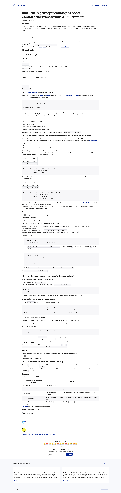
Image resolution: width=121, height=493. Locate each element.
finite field (86, 202)
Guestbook (97, 5)
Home (92, 5)
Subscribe (104, 5)
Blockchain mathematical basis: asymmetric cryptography (30, 469)
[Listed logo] (14, 5)
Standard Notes (104, 489)
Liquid (23, 417)
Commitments (32, 92)
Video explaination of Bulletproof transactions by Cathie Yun (38, 434)
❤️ (47, 444)
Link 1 (40, 47)
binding (48, 95)
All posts (105, 463)
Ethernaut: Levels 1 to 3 (69, 469)
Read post (16, 480)
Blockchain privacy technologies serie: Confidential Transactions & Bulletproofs (53, 15)
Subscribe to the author (60, 449)
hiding (41, 95)
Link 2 (44, 47)
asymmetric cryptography (72, 95)
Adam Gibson (65, 47)
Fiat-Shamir (25, 406)
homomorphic (93, 140)
